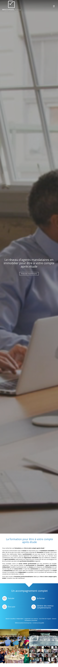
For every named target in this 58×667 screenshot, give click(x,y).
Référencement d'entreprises (23, 623)
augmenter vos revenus (31, 618)
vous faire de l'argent (45, 618)
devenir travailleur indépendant (14, 618)
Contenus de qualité (38, 623)
